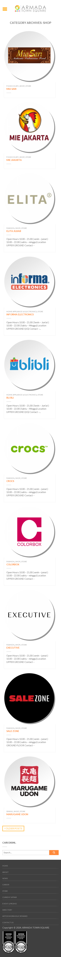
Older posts (13, 828)
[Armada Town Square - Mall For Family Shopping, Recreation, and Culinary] (30, 8)
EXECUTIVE (13, 647)
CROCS (10, 481)
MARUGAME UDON (17, 814)
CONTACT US (7, 922)
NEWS (5, 878)
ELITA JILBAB (13, 231)
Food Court (12, 86)
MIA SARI (11, 88)
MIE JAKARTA (14, 160)
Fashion (10, 228)
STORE (5, 891)
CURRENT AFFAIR (9, 897)
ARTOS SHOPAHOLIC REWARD (14, 916)
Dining (9, 811)
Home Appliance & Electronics (21, 311)
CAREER (5, 885)
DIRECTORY (7, 910)
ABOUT (5, 872)
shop (22, 86)
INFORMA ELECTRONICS (20, 314)
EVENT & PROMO (9, 904)
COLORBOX (12, 564)
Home (5, 866)
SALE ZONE (12, 731)
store (28, 86)
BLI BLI (10, 397)
